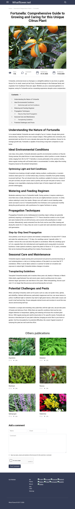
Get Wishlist (12, 479)
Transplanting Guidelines (25, 119)
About (31, 484)
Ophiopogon (12, 414)
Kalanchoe (43, 414)
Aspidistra (12, 358)
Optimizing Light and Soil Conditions (28, 105)
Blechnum (12, 386)
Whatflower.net (21, 2)
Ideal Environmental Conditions (24, 102)
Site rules (30, 487)
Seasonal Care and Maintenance (24, 117)
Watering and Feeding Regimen (24, 108)
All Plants (31, 480)
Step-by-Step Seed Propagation (27, 114)
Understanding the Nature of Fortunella (26, 99)
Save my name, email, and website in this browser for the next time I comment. (31, 455)
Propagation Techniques (22, 111)
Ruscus (42, 386)
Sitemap (31, 491)
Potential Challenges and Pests (24, 122)
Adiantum (43, 358)
